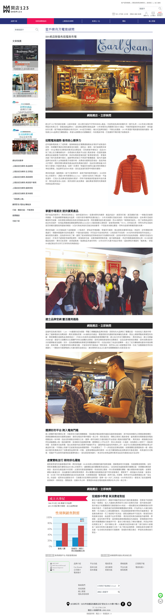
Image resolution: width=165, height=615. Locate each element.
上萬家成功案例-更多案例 (22, 193)
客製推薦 (124, 570)
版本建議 (93, 570)
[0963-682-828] (136, 14)
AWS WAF (55, 563)
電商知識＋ (139, 567)
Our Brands (78, 567)
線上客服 (81, 591)
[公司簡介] (153, 14)
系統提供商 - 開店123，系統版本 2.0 (99, 614)
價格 (123, 21)
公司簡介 (77, 570)
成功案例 (108, 567)
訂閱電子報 (139, 564)
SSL (53, 570)
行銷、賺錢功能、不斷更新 (23, 210)
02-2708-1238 (101, 607)
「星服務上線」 (18, 199)
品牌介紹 (14, 21)
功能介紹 (16, 221)
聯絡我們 (81, 585)
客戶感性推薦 (125, 3)
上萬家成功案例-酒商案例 (22, 177)
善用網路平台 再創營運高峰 (62, 555)
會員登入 (150, 3)
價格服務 (124, 564)
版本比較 (93, 567)
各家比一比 (96, 21)
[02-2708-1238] (120, 14)
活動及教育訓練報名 (138, 3)
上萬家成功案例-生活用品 (22, 171)
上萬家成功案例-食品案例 (22, 166)
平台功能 (93, 564)
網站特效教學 (17, 161)
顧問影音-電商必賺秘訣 (21, 204)
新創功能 (108, 570)
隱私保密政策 (83, 594)
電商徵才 (77, 573)
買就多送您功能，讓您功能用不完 (99, 115)
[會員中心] (146, 14)
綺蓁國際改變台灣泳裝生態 (117, 555)
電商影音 (108, 564)
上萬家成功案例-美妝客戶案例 (24, 182)
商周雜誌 (16, 215)
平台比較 (124, 567)
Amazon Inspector (57, 567)
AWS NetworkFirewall (59, 565)
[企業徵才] (159, 14)
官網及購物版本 (40, 21)
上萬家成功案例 (67, 21)
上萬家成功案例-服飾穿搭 (22, 188)
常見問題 (81, 589)
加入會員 (158, 3)
